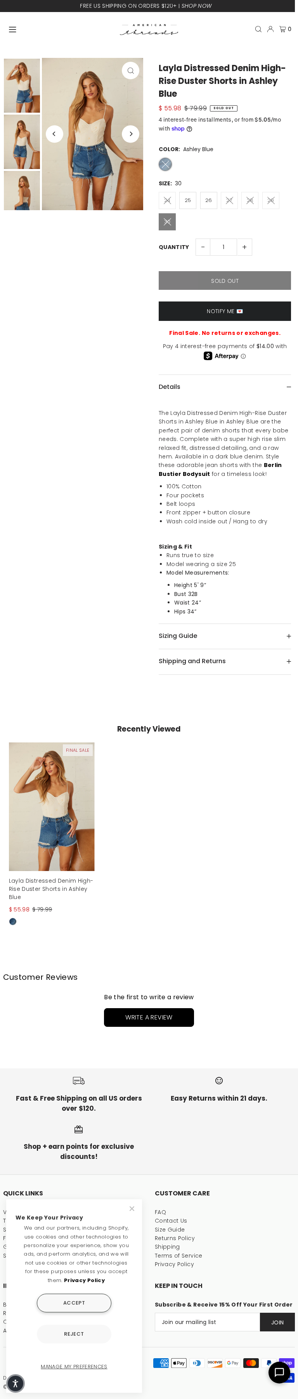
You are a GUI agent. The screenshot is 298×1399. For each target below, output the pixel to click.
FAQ (160, 1212)
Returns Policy (175, 1238)
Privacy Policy (174, 1264)
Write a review (149, 1017)
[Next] (130, 134)
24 (167, 200)
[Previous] (54, 134)
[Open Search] (258, 29)
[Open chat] (279, 1372)
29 (270, 200)
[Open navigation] (60, 28)
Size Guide (170, 1229)
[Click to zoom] (130, 70)
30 (167, 221)
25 (188, 200)
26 (208, 200)
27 (229, 200)
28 (250, 200)
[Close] (132, 1208)
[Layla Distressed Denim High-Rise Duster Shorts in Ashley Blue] (52, 806)
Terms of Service (179, 1256)
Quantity (174, 247)
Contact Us (171, 1221)
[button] (15, 1383)
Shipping (167, 1247)
